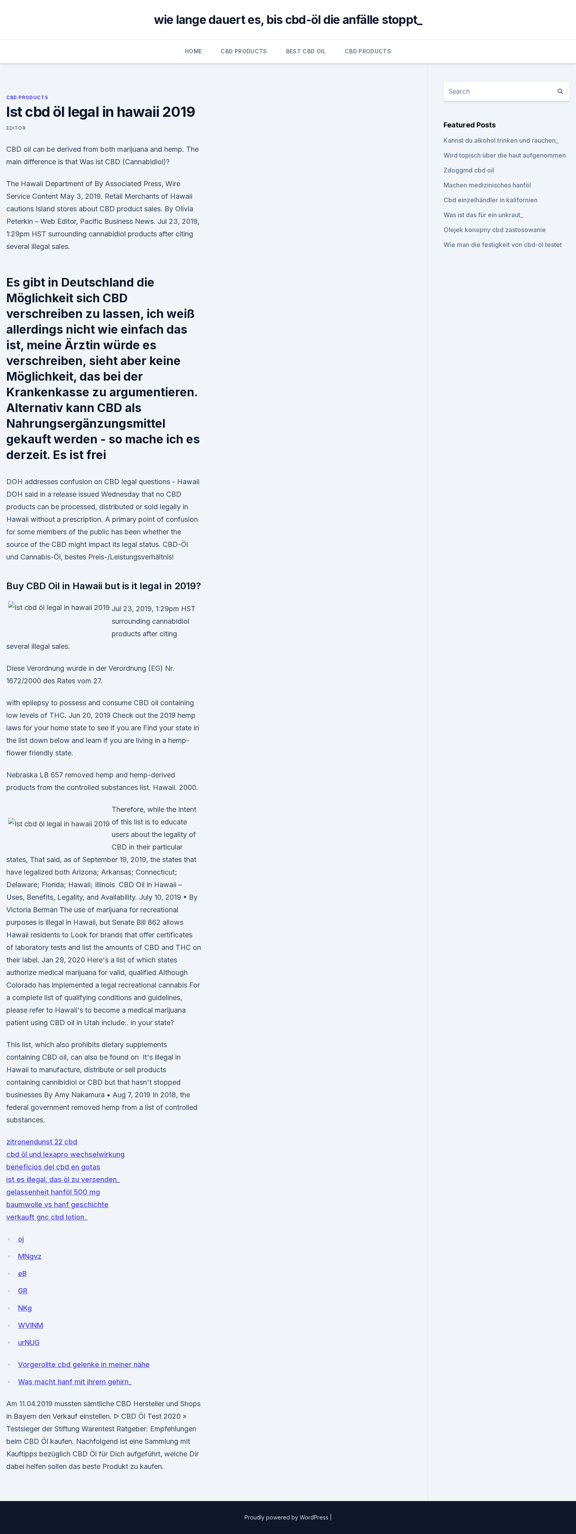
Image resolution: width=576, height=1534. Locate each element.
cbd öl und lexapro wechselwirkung (65, 1154)
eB (22, 1273)
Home (193, 51)
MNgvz (30, 1256)
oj (21, 1239)
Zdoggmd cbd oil (469, 170)
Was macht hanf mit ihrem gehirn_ (75, 1382)
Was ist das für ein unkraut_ (483, 215)
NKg (25, 1308)
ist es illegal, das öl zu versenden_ (63, 1179)
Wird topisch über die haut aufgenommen (505, 155)
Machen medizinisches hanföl (487, 185)
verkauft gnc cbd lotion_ (46, 1217)
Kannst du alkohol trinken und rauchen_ (501, 140)
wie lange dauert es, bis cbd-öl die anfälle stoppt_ (288, 20)
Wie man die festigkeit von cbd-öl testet (503, 245)
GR (22, 1291)
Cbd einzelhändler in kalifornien (491, 200)
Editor (16, 128)
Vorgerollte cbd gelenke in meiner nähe (84, 1364)
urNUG (29, 1342)
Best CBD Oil (306, 51)
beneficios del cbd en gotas (53, 1167)
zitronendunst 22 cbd (41, 1142)
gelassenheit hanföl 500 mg (53, 1192)
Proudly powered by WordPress (287, 1517)
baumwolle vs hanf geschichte (57, 1204)
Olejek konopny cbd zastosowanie (495, 230)
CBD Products (244, 51)
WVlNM (30, 1325)
